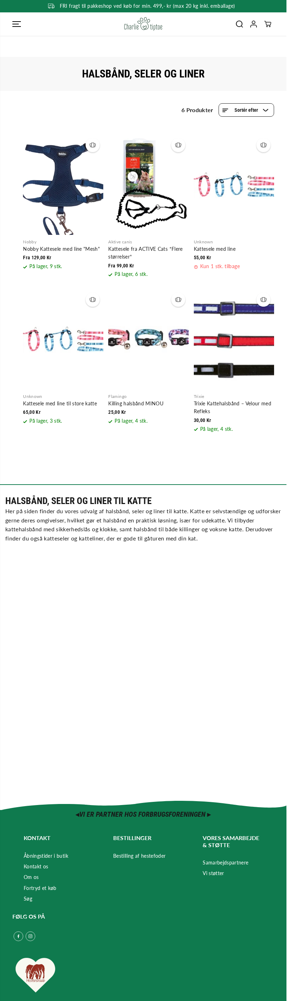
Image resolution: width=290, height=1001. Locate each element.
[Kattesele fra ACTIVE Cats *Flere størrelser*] (148, 184)
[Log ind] (253, 24)
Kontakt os (36, 866)
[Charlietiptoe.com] (143, 24)
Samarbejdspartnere (225, 863)
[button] (16, 24)
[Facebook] (18, 936)
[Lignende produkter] (92, 145)
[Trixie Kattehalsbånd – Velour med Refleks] (234, 339)
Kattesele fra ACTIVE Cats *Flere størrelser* (145, 253)
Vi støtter (213, 873)
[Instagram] (30, 936)
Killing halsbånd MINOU (135, 403)
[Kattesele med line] (234, 184)
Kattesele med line (215, 249)
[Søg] (239, 24)
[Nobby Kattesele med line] (63, 184)
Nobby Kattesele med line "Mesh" (61, 249)
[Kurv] (267, 24)
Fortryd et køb (40, 888)
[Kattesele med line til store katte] (63, 339)
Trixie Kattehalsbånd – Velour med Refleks (233, 407)
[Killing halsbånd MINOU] (148, 339)
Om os (31, 877)
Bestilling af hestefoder (139, 856)
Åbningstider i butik (46, 856)
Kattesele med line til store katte (60, 403)
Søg (28, 899)
